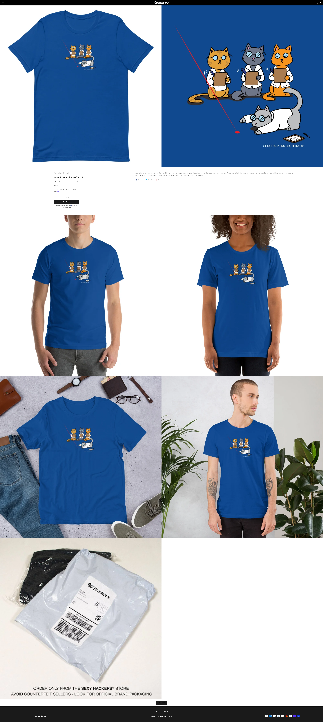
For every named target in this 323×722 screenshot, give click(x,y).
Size (56, 181)
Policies (165, 711)
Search (157, 711)
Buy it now (66, 202)
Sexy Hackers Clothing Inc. (164, 716)
